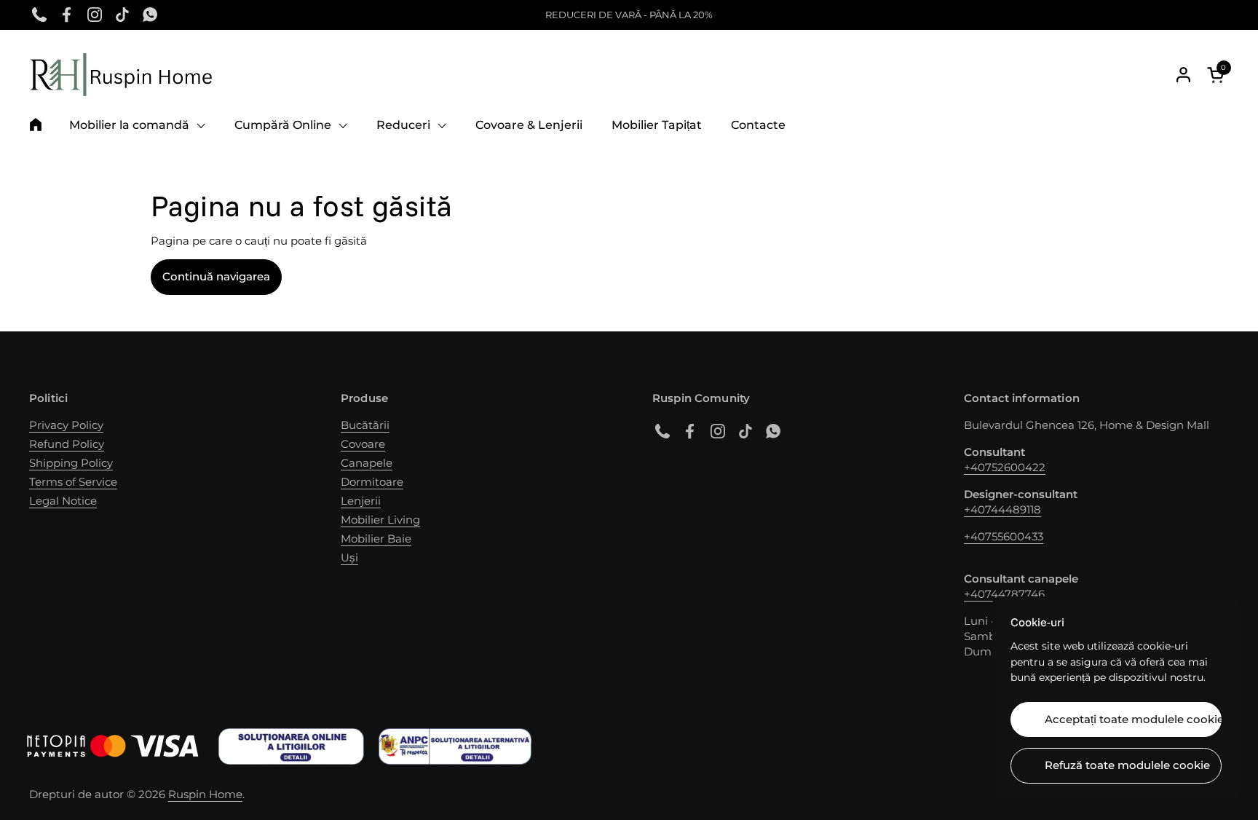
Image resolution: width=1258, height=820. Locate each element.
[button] (1218, 75)
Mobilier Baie (376, 538)
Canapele (366, 463)
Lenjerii (361, 501)
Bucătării (365, 425)
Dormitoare (372, 482)
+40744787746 (1004, 594)
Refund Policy (66, 444)
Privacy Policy (66, 425)
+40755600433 (1003, 536)
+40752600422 (1004, 467)
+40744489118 (1002, 509)
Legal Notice (63, 501)
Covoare (363, 444)
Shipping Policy (71, 463)
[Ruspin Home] (121, 75)
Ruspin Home (205, 794)
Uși (349, 557)
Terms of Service (73, 482)
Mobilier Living (380, 520)
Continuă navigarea (216, 276)
